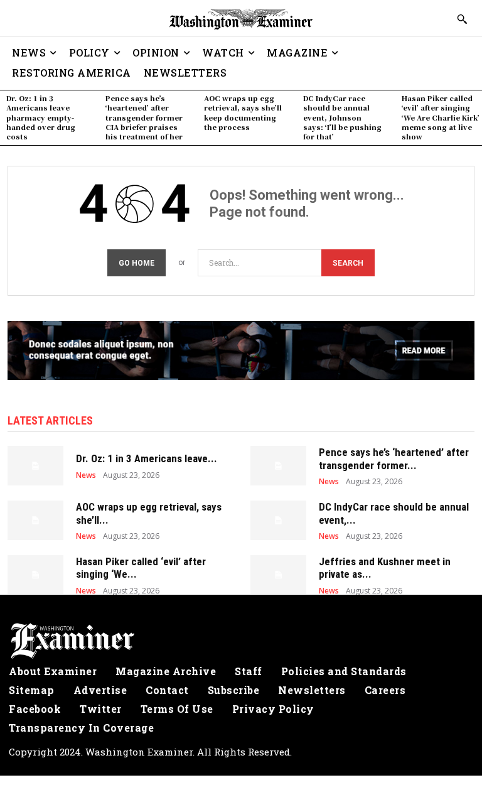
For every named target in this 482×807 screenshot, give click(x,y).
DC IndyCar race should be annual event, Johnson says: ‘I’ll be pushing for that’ (342, 117)
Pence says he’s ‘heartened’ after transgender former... (394, 458)
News (86, 475)
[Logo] (241, 641)
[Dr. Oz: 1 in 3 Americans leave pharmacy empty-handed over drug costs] (35, 465)
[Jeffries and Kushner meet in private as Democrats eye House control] (278, 574)
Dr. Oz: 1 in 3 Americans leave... (146, 458)
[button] (462, 19)
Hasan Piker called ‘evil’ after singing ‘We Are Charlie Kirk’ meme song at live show (440, 117)
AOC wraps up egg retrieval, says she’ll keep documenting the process (243, 112)
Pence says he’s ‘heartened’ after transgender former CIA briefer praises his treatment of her (144, 117)
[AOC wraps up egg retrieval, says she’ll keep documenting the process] (35, 520)
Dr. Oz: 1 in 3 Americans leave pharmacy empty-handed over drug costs (40, 117)
